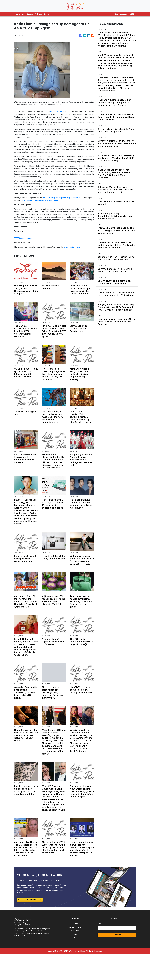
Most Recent (27, 14)
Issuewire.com (56, 112)
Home (17, 14)
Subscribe (117, 935)
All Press (38, 14)
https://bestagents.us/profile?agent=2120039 (61, 198)
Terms (75, 924)
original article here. (72, 247)
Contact (47, 14)
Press (75, 938)
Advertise (75, 931)
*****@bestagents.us (23, 238)
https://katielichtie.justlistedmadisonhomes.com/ (41, 200)
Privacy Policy (75, 927)
